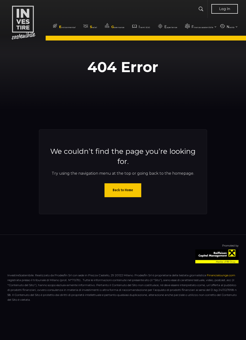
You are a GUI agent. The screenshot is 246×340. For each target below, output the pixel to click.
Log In (224, 9)
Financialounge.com (221, 275)
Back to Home (123, 190)
